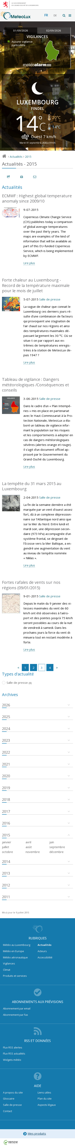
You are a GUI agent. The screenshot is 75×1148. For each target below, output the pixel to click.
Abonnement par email (16, 1008)
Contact (7, 1111)
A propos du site (13, 1092)
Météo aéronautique (15, 957)
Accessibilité (45, 957)
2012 (6, 885)
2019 (6, 787)
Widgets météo (12, 1060)
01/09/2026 (20, 30)
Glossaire (8, 1098)
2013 (6, 873)
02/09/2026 (53, 30)
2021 (6, 764)
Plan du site (45, 1098)
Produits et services (15, 976)
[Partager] (8, 177)
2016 (6, 823)
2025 (6, 716)
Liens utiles (44, 1092)
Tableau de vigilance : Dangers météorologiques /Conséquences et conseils (35, 385)
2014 (6, 861)
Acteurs (42, 951)
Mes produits (37, 1133)
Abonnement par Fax (15, 1015)
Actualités (16, 157)
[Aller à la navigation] (70, 15)
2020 (6, 775)
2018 (6, 799)
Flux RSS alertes (12, 1047)
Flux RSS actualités (14, 1053)
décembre (56, 852)
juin (51, 842)
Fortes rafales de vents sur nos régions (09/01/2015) (31, 585)
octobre (7, 852)
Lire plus (29, 263)
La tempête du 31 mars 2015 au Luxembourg (31, 486)
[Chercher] (64, 15)
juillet (5, 847)
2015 (28, 157)
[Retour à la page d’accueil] (15, 17)
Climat (6, 970)
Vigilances (9, 963)
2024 (6, 728)
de (55, 15)
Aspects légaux (47, 1105)
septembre (57, 847)
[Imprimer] (21, 177)
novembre (33, 852)
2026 (6, 705)
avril (28, 842)
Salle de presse (49, 299)
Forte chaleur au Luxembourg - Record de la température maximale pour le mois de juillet (36, 285)
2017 (6, 811)
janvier (6, 842)
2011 (6, 896)
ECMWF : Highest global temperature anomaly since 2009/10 (37, 198)
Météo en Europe (13, 951)
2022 (6, 752)
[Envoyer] (35, 177)
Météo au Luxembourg (16, 945)
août (29, 847)
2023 (6, 740)
